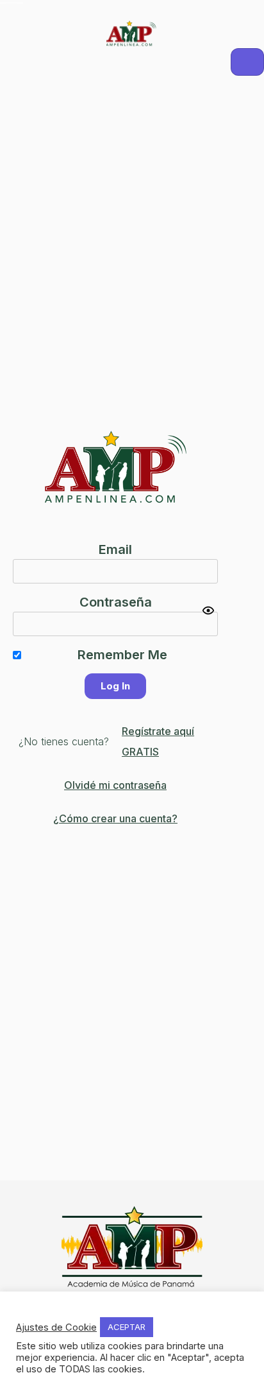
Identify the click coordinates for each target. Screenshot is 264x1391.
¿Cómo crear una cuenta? (115, 818)
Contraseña (115, 602)
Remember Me (122, 654)
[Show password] (208, 610)
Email (115, 549)
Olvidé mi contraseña (115, 785)
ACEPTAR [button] (126, 1327)
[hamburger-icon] (247, 62)
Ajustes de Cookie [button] (56, 1327)
